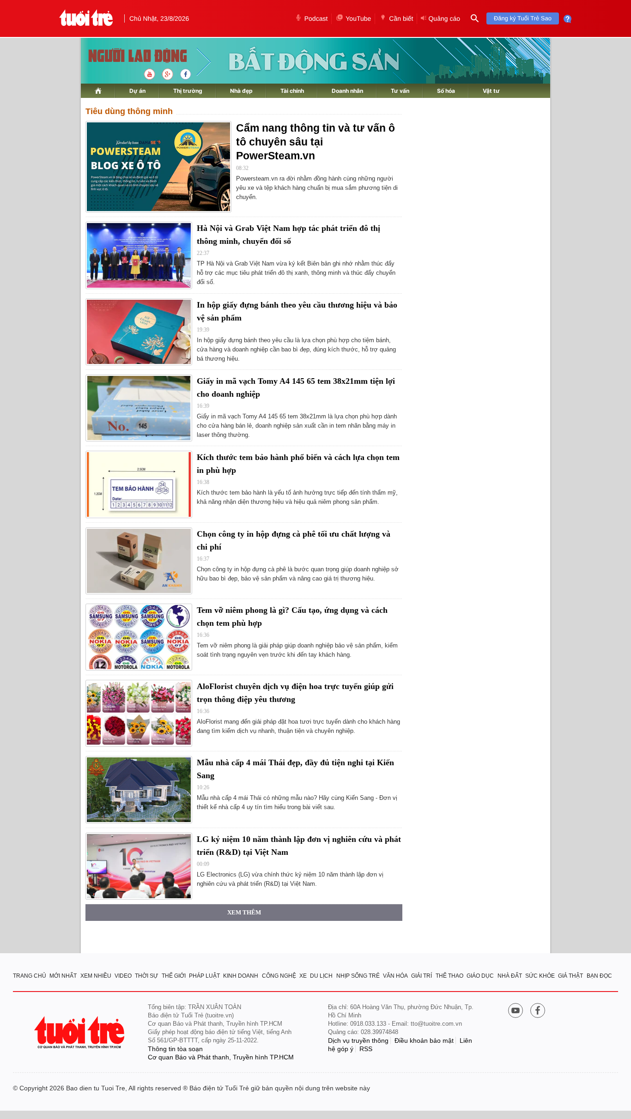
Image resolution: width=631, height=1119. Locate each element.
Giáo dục (480, 976)
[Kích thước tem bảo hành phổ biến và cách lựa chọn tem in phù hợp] (138, 484)
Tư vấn (400, 90)
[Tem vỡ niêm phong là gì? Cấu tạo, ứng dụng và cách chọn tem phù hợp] (138, 637)
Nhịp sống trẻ (358, 976)
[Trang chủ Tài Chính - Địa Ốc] (127, 57)
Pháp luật (204, 976)
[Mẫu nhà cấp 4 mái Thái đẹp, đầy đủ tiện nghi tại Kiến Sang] (138, 789)
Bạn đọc (599, 976)
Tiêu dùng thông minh (129, 111)
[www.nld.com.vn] (98, 91)
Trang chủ (29, 976)
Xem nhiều (95, 976)
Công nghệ (279, 976)
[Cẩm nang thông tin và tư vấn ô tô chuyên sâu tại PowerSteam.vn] (158, 166)
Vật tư (491, 90)
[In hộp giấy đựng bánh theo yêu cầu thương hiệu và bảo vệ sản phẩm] (138, 331)
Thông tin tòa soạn (175, 1048)
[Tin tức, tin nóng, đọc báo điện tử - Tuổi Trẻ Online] (86, 18)
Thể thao (449, 976)
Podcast (316, 18)
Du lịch (321, 976)
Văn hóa (395, 976)
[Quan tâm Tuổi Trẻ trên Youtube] (515, 1011)
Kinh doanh (240, 976)
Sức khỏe (540, 976)
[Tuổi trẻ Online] (80, 1032)
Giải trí (421, 976)
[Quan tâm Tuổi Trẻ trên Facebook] (537, 1011)
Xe (303, 976)
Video (123, 976)
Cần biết (401, 18)
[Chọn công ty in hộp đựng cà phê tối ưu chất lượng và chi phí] (138, 560)
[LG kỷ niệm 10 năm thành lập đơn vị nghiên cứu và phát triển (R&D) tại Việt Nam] (138, 866)
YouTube (358, 18)
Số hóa (446, 90)
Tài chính (292, 90)
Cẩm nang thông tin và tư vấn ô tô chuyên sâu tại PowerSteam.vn (315, 142)
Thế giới (174, 976)
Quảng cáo (444, 18)
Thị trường (187, 90)
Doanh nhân (347, 90)
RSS (365, 1048)
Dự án (137, 90)
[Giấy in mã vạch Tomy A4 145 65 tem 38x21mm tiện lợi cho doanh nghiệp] (138, 408)
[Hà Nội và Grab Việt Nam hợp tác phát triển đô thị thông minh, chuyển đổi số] (138, 255)
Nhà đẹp (241, 90)
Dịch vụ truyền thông (358, 1040)
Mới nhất (63, 976)
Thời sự (146, 976)
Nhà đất (510, 976)
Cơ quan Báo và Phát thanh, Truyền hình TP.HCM (221, 1057)
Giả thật (570, 976)
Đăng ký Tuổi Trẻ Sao (523, 18)
